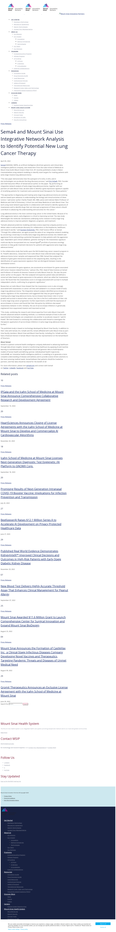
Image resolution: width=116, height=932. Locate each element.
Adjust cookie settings (14, 929)
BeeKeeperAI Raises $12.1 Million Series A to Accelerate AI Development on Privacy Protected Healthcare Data (31, 524)
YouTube (30, 368)
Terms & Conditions (9, 798)
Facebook (19, 368)
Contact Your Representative (37, 747)
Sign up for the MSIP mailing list (11, 781)
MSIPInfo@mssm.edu (7, 744)
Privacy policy (24, 929)
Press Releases (6, 124)
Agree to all (103, 923)
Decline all (103, 927)
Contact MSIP (52, 747)
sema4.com (30, 366)
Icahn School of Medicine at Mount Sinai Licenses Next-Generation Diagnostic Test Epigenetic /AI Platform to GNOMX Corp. (32, 462)
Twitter (5, 368)
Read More (4, 732)
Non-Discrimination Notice (11, 800)
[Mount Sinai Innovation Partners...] (45, 14)
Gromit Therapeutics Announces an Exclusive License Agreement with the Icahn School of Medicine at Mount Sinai (34, 691)
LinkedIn (12, 368)
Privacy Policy (8, 796)
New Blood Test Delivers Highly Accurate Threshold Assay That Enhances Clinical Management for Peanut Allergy (34, 590)
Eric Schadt (53, 181)
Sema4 (3, 165)
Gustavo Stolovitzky (27, 230)
